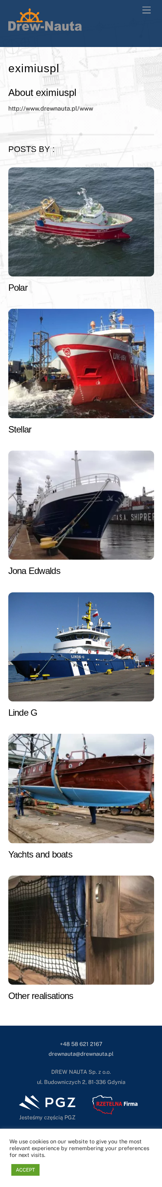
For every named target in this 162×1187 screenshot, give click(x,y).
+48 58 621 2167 (81, 1044)
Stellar (20, 429)
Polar (18, 287)
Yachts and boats (40, 854)
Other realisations (40, 996)
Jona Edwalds (34, 571)
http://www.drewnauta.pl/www (50, 108)
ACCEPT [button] (25, 1170)
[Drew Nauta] (45, 27)
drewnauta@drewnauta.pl (81, 1053)
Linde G (23, 712)
